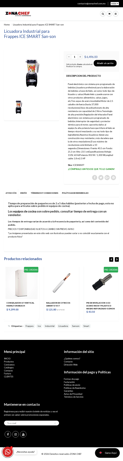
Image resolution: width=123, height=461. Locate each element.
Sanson (75, 326)
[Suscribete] (55, 423)
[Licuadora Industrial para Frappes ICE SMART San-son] (31, 73)
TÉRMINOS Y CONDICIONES (44, 193)
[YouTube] (23, 434)
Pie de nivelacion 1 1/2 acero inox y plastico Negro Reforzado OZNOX (92, 306)
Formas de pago (71, 379)
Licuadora (63, 326)
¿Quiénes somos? (72, 358)
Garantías (68, 391)
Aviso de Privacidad (73, 394)
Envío (79, 64)
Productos (9, 361)
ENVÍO (23, 193)
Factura (7, 373)
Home (7, 24)
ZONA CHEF (76, 454)
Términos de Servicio (73, 397)
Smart (86, 326)
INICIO (7, 358)
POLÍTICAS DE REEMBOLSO (75, 193)
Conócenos (9, 364)
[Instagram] (15, 434)
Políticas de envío (72, 385)
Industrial (49, 326)
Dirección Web (71, 364)
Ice (39, 326)
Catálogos (9, 367)
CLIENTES (8, 376)
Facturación (69, 382)
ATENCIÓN (11, 193)
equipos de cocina (24, 211)
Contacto (8, 370)
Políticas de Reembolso (75, 388)
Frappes (30, 326)
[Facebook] (8, 434)
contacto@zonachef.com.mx (92, 3)
